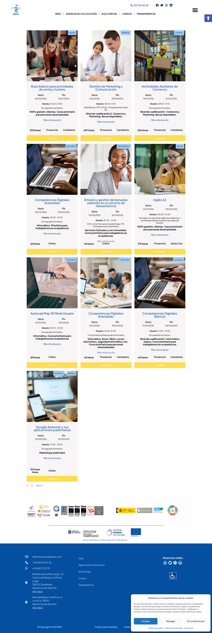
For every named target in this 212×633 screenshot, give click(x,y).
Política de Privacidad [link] (174, 628)
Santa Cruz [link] (176, 243)
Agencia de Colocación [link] (81, 13)
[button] (195, 10)
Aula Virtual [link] (109, 13)
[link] (208, 18)
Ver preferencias (196, 621)
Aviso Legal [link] (188, 628)
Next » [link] (40, 485)
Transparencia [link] (146, 13)
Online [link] (52, 243)
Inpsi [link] (58, 13)
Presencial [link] (52, 129)
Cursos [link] (127, 13)
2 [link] (32, 485)
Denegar (170, 621)
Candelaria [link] (69, 129)
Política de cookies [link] (156, 628)
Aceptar (145, 621)
